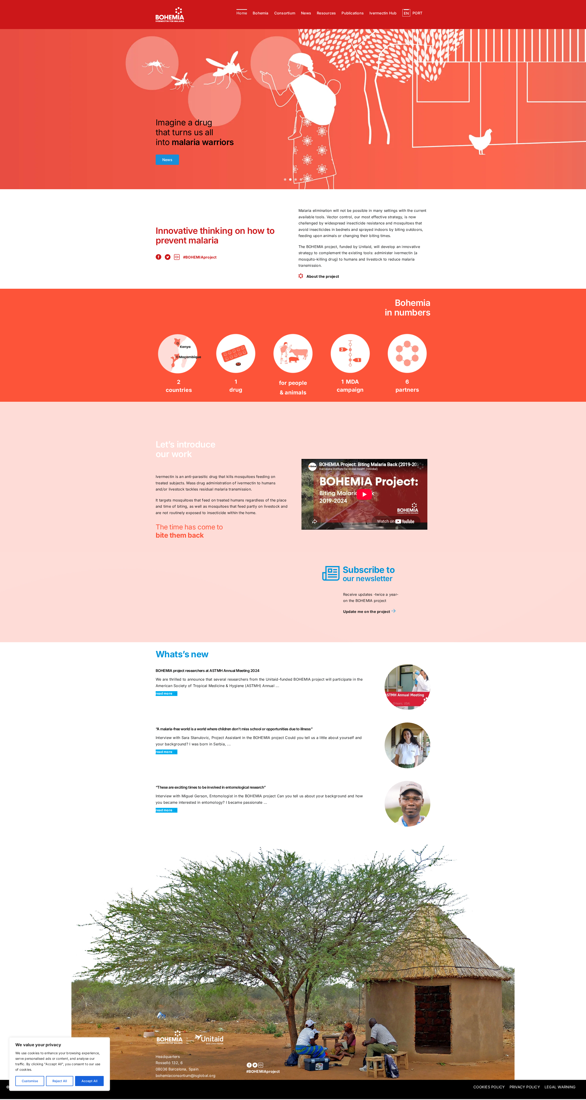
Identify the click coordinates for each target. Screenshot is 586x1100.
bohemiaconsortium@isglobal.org (185, 1075)
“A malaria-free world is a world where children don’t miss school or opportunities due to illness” (234, 729)
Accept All (89, 1081)
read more (164, 693)
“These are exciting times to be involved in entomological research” (211, 787)
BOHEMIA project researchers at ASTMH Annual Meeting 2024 (208, 670)
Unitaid (365, 246)
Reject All (59, 1081)
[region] (59, 1064)
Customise (30, 1081)
